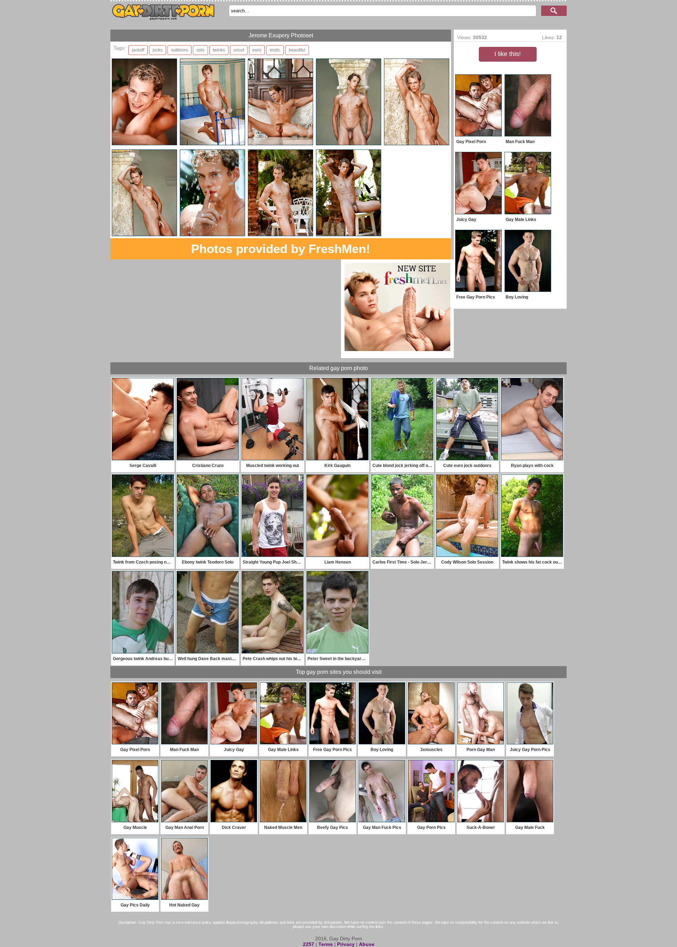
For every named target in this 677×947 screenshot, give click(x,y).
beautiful (297, 50)
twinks (219, 50)
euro (256, 50)
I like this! (507, 53)
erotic (275, 50)
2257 (308, 944)
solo (200, 50)
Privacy (346, 944)
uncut (238, 50)
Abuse (366, 944)
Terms (325, 944)
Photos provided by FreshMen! (280, 249)
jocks (158, 50)
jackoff (138, 50)
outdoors (179, 50)
